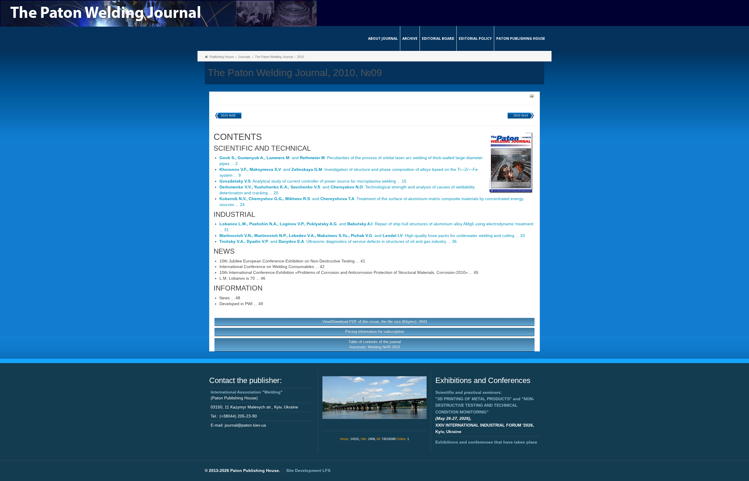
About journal (383, 38)
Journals (244, 57)
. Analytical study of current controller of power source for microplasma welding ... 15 (312, 181)
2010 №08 (228, 115)
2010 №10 (520, 115)
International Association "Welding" (247, 392)
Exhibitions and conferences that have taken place (486, 442)
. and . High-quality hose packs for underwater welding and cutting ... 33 (372, 235)
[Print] (531, 95)
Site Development (308, 470)
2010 (300, 57)
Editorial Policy (475, 38)
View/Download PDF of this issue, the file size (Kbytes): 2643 (374, 321)
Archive (410, 38)
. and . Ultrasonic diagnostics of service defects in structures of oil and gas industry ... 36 (338, 241)
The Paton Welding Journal (274, 57)
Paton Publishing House (520, 38)
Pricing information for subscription (374, 331)
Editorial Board (438, 38)
